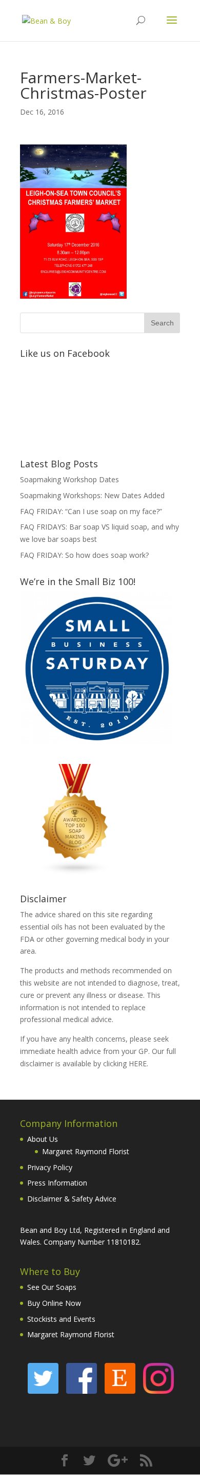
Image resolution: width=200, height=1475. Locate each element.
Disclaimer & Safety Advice (71, 1199)
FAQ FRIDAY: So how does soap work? (84, 555)
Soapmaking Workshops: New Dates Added (92, 495)
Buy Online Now (54, 1303)
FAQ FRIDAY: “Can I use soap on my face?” (91, 511)
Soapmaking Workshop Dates (69, 479)
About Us (42, 1139)
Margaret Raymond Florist (85, 1151)
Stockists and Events (61, 1319)
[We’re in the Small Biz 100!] (96, 742)
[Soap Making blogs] (75, 872)
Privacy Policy (49, 1167)
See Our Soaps (51, 1287)
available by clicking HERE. (105, 1063)
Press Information (57, 1183)
